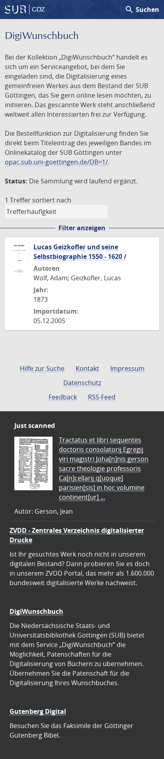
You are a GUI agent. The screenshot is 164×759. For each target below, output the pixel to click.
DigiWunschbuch (36, 611)
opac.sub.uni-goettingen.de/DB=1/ (56, 162)
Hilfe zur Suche (42, 368)
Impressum (127, 368)
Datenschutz (82, 382)
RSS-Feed (101, 397)
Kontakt (87, 368)
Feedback (63, 397)
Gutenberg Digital (38, 711)
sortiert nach (51, 200)
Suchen (142, 9)
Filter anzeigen (82, 227)
